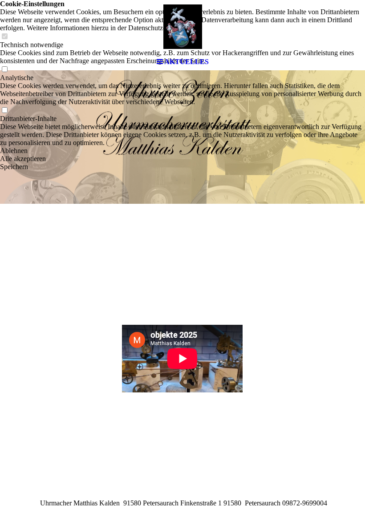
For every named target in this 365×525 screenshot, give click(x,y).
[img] (182, 26)
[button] (182, 151)
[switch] (4, 110)
